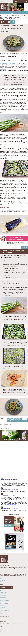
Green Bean (9, 424)
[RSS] (9, 618)
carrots (15, 63)
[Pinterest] (5, 618)
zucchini (23, 61)
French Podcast (3, 595)
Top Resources (3, 592)
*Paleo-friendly (9, 19)
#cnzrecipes (22, 242)
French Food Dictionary (4, 610)
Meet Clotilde (2, 590)
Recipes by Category (4, 599)
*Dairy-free (19, 15)
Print (25, 248)
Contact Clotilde (3, 578)
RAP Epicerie (17, 197)
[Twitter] (3, 618)
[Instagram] (7, 618)
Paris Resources (3, 605)
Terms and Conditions (7, 625)
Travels (1, 613)
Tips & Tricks (2, 607)
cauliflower (6, 63)
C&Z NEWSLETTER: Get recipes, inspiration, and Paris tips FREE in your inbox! (16, 419)
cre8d (5, 633)
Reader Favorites (3, 597)
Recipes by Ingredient (4, 600)
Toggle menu (1, 1)
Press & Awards (3, 581)
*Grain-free (18, 17)
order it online (21, 201)
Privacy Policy (16, 625)
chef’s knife (3, 110)
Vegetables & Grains (7, 15)
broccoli (2, 63)
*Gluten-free (8, 17)
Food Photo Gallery (4, 603)
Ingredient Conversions (4, 608)
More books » (8, 525)
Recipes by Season (3, 602)
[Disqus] (14, 459)
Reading (1, 611)
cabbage (11, 63)
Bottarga (3, 424)
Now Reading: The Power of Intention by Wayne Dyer (8, 520)
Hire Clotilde (2, 580)
